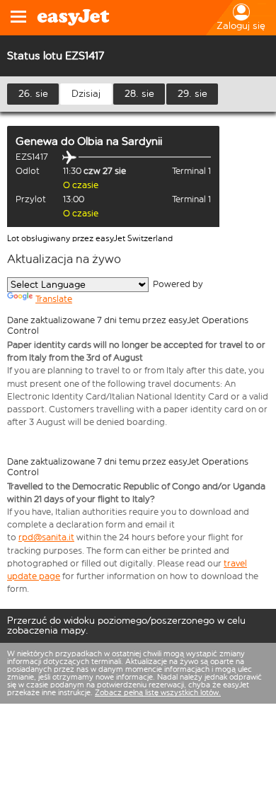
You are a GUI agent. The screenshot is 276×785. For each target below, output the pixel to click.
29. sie (192, 94)
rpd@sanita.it (46, 537)
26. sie (33, 94)
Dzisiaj (85, 94)
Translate (53, 298)
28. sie (139, 94)
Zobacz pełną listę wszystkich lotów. (158, 692)
